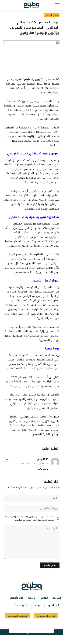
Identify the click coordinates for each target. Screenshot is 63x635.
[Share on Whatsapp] (35, 629)
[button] (56, 4)
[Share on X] (42, 629)
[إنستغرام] (29, 625)
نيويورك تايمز (32, 79)
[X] (37, 625)
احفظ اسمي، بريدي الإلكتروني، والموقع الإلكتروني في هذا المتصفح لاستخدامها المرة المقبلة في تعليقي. (29, 518)
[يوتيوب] (33, 625)
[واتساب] (25, 625)
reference (42, 469)
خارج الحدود (52, 15)
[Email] (27, 629)
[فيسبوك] (41, 625)
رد (7, 459)
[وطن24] (31, 5)
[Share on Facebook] (50, 629)
